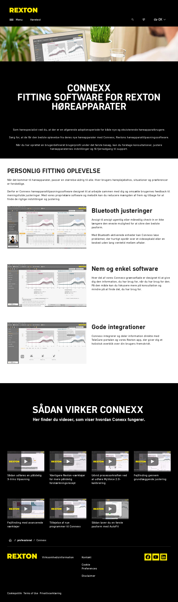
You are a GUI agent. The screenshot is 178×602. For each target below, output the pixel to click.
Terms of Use (30, 593)
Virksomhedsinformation (58, 557)
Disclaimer (88, 576)
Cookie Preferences (89, 566)
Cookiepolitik (14, 593)
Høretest (35, 19)
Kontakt (86, 557)
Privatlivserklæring (50, 593)
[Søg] (132, 19)
